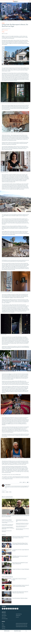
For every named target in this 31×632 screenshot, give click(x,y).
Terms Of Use (4, 617)
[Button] (3, 32)
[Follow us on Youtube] (2, 608)
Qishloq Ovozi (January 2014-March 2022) (21, 623)
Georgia (3, 23)
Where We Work (4, 615)
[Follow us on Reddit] (4, 608)
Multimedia (3, 628)
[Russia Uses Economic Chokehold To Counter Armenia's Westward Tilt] (6, 565)
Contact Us (17, 617)
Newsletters (3, 626)
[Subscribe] (17, 608)
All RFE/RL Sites (18, 615)
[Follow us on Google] (8, 608)
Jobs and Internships (5, 618)
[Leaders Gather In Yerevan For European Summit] (6, 581)
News (2, 623)
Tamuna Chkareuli (7, 484)
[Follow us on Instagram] (6, 608)
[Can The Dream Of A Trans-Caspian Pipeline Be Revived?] (6, 552)
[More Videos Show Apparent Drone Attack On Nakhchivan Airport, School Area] (6, 594)
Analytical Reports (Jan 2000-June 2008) (21, 626)
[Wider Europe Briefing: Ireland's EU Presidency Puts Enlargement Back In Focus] (6, 539)
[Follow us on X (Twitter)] (10, 608)
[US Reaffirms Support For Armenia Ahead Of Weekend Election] (6, 558)
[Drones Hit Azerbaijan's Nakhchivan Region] (6, 600)
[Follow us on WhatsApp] (15, 608)
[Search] (26, 631)
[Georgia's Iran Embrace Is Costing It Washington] (6, 571)
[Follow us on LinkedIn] (14, 608)
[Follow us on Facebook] (12, 608)
